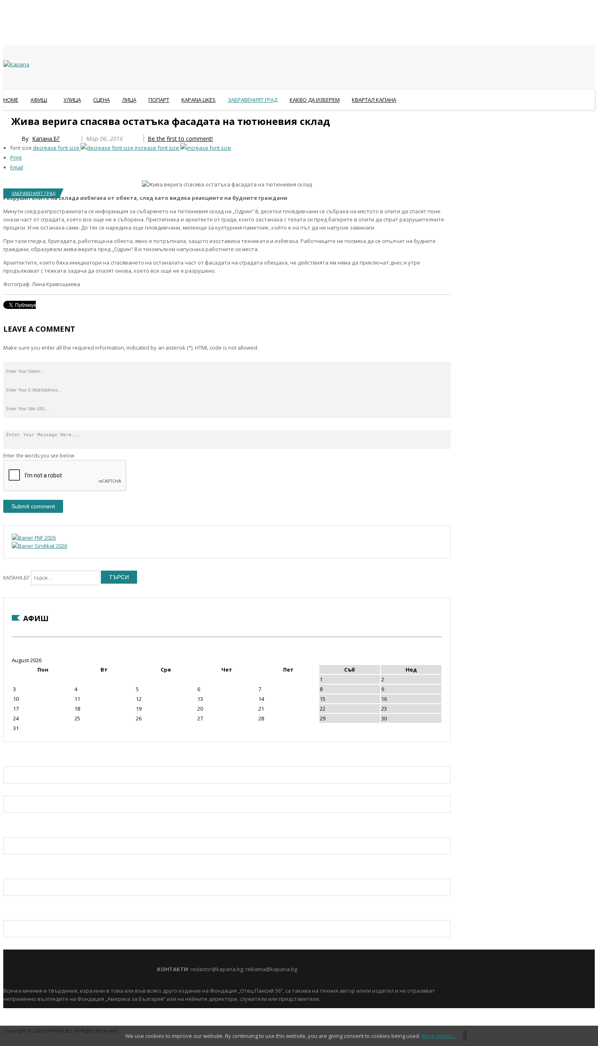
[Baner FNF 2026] (34, 537)
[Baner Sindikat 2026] (39, 545)
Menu (7, 119)
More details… (439, 1035)
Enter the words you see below (38, 455)
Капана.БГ (46, 138)
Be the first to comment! (180, 138)
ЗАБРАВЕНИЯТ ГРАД (33, 193)
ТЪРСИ (119, 577)
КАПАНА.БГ (16, 577)
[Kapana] (16, 64)
